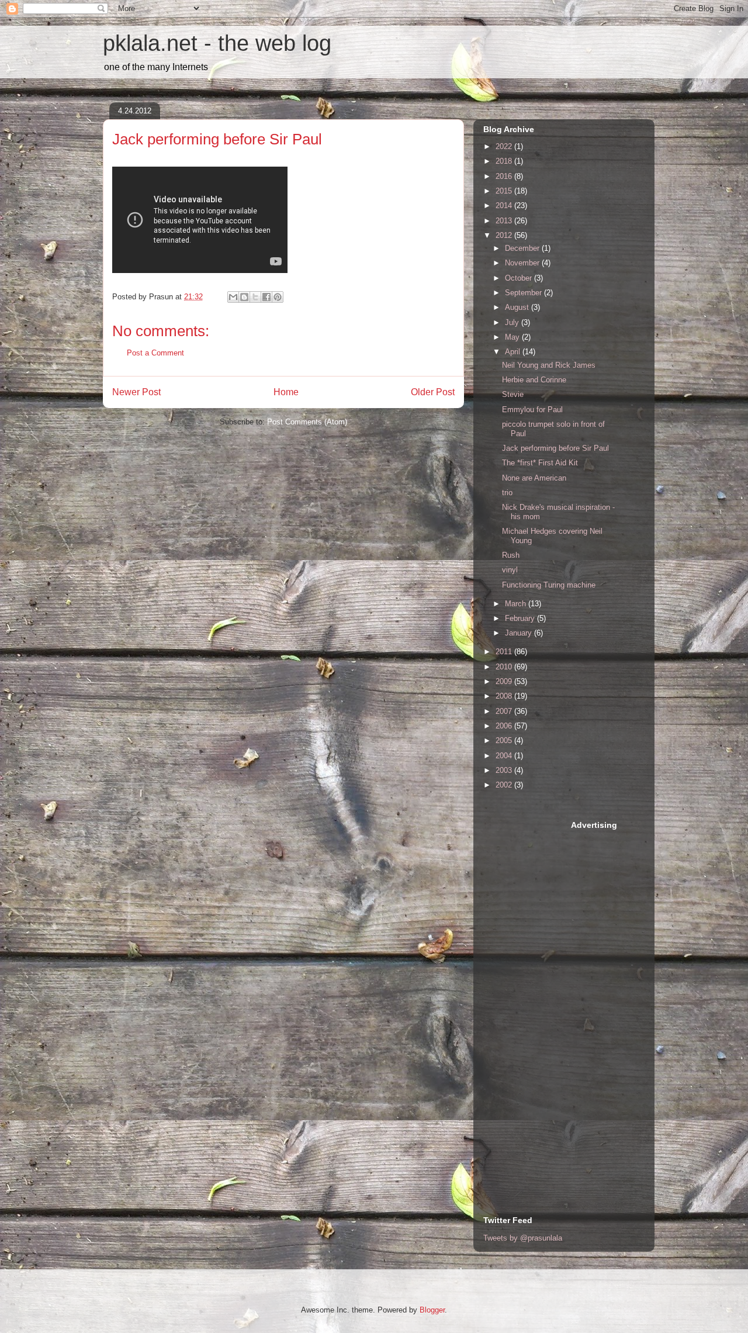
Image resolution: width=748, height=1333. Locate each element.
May (513, 337)
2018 (505, 161)
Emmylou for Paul (532, 409)
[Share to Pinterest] (277, 297)
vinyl (510, 569)
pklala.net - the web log (217, 43)
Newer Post (136, 392)
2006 (505, 725)
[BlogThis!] (244, 297)
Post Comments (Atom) (307, 421)
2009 (505, 681)
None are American (534, 478)
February (521, 618)
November (523, 262)
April (513, 351)
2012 (505, 235)
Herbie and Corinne (534, 379)
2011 (505, 651)
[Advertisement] (530, 994)
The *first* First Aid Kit (540, 462)
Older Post (433, 392)
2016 (505, 176)
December (523, 248)
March (516, 603)
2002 (505, 785)
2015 (505, 191)
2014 (505, 205)
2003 (505, 770)
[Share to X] (255, 297)
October (519, 278)
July (513, 322)
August (518, 307)
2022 (505, 146)
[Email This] (233, 297)
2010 (505, 666)
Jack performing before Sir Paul (555, 448)
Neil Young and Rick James (548, 365)
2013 (505, 220)
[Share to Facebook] (266, 297)
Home (286, 392)
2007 (505, 711)
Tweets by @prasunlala (522, 1238)
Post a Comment (155, 352)
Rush (511, 555)
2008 (505, 696)
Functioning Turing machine (548, 585)
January (519, 632)
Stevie (513, 394)
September (524, 292)
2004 (505, 755)
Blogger (432, 1310)
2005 (505, 740)
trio (507, 492)
